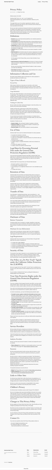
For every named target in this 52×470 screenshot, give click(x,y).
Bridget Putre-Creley (21, 12)
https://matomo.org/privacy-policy (31, 346)
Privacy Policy (26, 468)
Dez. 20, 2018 (12, 12)
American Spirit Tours (9, 1)
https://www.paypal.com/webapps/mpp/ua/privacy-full (22, 372)
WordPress (10, 462)
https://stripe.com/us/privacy (35, 370)
